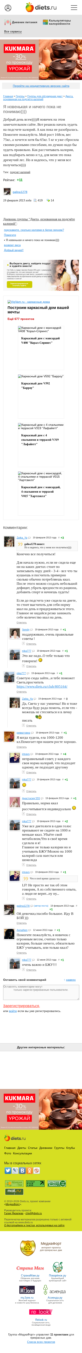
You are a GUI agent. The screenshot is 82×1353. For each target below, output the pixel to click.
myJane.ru (27, 1297)
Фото (7, 1153)
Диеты (21, 1148)
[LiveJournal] (15, 1170)
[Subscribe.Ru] (36, 1170)
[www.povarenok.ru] (57, 1272)
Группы (20, 96)
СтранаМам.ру (30, 1275)
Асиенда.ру (55, 1297)
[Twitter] (8, 1170)
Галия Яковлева (13, 1213)
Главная (8, 96)
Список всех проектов (41, 1342)
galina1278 (20, 192)
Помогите (10, 235)
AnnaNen (22, 930)
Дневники (45, 1148)
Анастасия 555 (31, 798)
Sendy (25, 629)
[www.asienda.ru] (55, 1294)
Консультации (22, 1153)
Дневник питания (24, 22)
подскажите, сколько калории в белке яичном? (34, 230)
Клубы (70, 1148)
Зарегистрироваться (21, 1006)
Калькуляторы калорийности (60, 22)
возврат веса (12, 245)
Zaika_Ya (22, 537)
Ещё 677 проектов (21, 319)
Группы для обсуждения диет (45, 96)
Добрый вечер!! (14, 250)
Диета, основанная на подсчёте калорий (38, 98)
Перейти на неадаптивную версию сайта (41, 86)
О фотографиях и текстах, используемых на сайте (34, 1225)
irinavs (26, 754)
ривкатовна (23, 732)
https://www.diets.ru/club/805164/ (42, 687)
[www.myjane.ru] (27, 1294)
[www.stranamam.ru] (30, 1272)
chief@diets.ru (33, 1213)
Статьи (32, 1148)
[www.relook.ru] (41, 1316)
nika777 (26, 651)
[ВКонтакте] (22, 1170)
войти (13, 1011)
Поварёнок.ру (57, 1275)
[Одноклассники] (29, 1170)
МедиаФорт (13, 1204)
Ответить (22, 622)
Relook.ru (41, 1319)
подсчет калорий (20, 172)
